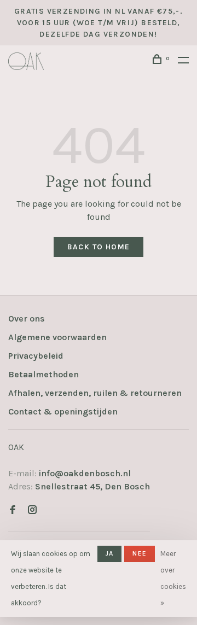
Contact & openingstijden (63, 411)
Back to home (98, 247)
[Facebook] (12, 510)
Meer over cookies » (173, 578)
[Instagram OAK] (32, 510)
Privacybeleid (35, 356)
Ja (109, 553)
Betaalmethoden (43, 374)
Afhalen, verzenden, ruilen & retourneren (95, 393)
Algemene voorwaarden (57, 337)
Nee (139, 553)
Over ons (26, 318)
